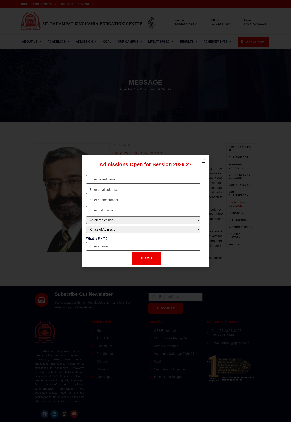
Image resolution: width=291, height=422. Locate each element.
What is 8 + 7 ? (97, 238)
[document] (145, 211)
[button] (203, 160)
